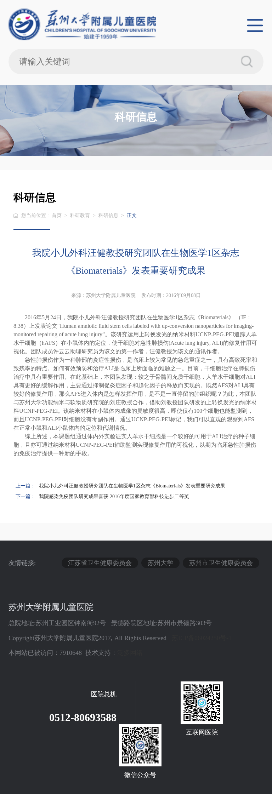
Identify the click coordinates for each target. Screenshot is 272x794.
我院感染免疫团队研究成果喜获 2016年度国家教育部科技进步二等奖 (114, 496)
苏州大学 (160, 562)
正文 (132, 215)
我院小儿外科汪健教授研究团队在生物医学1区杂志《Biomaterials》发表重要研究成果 (132, 486)
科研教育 (80, 215)
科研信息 (108, 215)
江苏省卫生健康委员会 (100, 562)
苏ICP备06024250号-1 (202, 637)
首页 (57, 215)
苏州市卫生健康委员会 (221, 562)
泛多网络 (130, 652)
